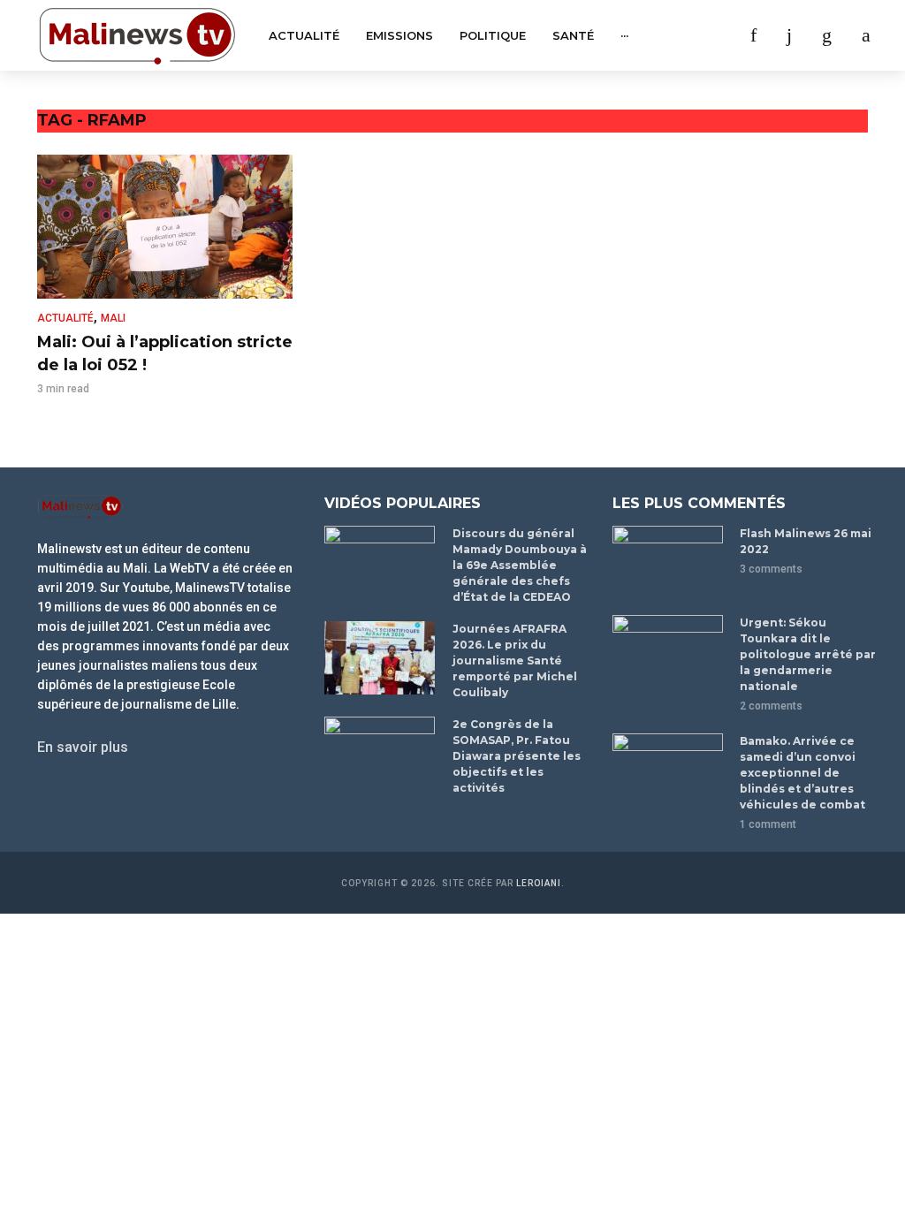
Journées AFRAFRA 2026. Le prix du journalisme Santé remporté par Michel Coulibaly (514, 660)
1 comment (768, 824)
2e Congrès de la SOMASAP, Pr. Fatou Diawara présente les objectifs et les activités (516, 755)
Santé (573, 35)
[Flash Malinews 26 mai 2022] (668, 562)
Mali (113, 318)
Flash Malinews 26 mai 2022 (805, 541)
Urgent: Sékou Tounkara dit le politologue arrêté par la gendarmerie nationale (808, 654)
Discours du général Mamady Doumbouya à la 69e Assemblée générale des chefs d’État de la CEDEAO (519, 565)
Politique (493, 35)
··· (624, 35)
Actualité (304, 35)
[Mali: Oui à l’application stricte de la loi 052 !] (165, 227)
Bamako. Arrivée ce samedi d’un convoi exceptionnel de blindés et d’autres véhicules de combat (802, 772)
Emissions (399, 35)
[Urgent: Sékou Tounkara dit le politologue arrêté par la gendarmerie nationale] (668, 651)
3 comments (771, 569)
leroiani (538, 883)
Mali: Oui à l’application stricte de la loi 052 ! (165, 353)
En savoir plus (82, 747)
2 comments (771, 706)
